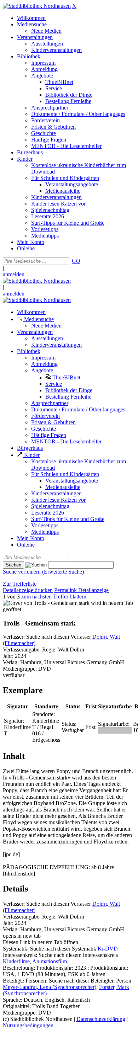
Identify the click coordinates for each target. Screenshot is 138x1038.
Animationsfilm (49, 961)
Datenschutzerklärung (100, 1019)
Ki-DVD (108, 949)
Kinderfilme (16, 961)
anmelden (13, 274)
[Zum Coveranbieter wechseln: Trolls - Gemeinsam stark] (46, 603)
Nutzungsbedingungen (28, 1025)
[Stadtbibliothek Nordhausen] (37, 6)
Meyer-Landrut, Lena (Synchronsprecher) (49, 987)
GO (76, 261)
